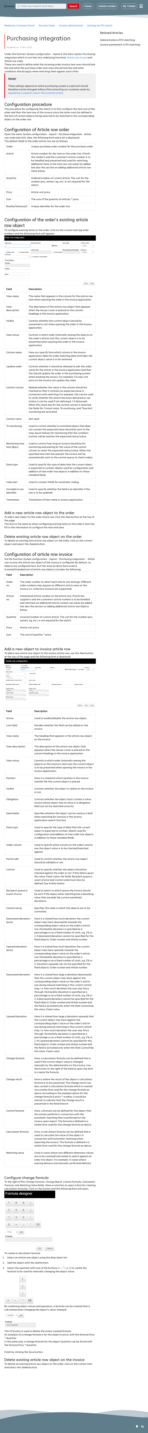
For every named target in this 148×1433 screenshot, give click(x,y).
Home (88, 6)
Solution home (47, 25)
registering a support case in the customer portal (35, 93)
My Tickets (129, 6)
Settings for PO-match (99, 25)
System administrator (71, 25)
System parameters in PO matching (120, 44)
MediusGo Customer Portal (19, 25)
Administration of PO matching (117, 40)
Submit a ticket (107, 6)
